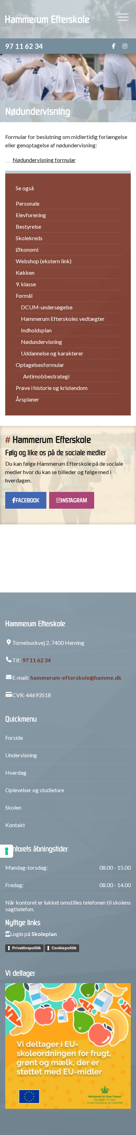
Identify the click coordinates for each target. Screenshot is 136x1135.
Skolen (13, 807)
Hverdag (16, 772)
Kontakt (15, 824)
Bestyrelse (28, 226)
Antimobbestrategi (46, 376)
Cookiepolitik (64, 947)
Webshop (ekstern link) (43, 261)
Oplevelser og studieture (34, 790)
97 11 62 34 (24, 46)
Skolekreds (29, 238)
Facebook (27, 500)
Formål (24, 295)
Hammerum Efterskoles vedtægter (63, 318)
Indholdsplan (36, 330)
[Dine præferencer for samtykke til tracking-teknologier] (6, 851)
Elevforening (31, 215)
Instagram (74, 500)
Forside (14, 737)
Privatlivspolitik (26, 947)
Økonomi (27, 249)
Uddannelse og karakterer (52, 353)
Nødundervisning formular (44, 159)
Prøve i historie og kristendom (52, 387)
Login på (33, 933)
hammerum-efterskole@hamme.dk (75, 677)
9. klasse (26, 284)
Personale (27, 203)
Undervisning (21, 755)
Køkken (25, 272)
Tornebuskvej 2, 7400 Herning (48, 642)
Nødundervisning (41, 341)
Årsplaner (27, 399)
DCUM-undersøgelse (47, 307)
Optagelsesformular (40, 364)
